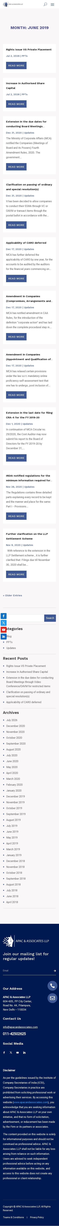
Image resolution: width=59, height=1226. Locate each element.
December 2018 (15, 861)
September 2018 (16, 878)
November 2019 (15, 802)
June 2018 (12, 896)
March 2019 (13, 849)
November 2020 (15, 731)
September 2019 (16, 814)
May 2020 (12, 767)
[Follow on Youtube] (17, 1052)
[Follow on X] (10, 1053)
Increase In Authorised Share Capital (27, 671)
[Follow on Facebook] (4, 1052)
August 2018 (13, 884)
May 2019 (12, 837)
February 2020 (14, 784)
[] (52, 989)
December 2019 (15, 796)
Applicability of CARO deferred (26, 242)
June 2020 (12, 761)
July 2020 (11, 755)
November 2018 (15, 866)
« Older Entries (12, 595)
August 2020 (13, 749)
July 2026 (11, 720)
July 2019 (11, 825)
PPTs (25, 55)
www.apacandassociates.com (31, 1102)
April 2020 (12, 773)
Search (50, 618)
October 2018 (14, 872)
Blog (8, 636)
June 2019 (12, 831)
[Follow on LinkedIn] (24, 1052)
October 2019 (14, 808)
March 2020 (13, 778)
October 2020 (14, 737)
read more (16, 65)
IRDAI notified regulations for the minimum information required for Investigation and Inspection (28, 480)
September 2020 (16, 743)
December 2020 (15, 726)
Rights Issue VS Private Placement (29, 49)
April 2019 (12, 843)
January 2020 (13, 790)
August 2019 (13, 820)
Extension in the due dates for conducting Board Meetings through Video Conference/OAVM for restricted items (29, 682)
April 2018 (12, 902)
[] (52, 1002)
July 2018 (11, 890)
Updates (29, 132)
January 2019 (13, 855)
